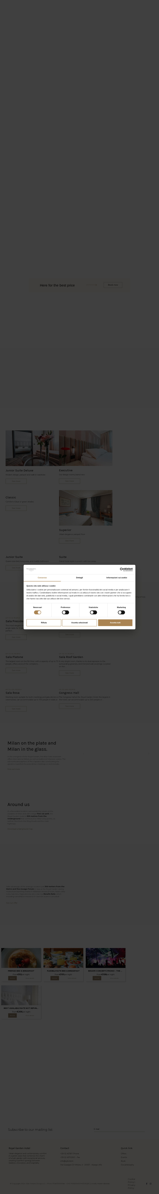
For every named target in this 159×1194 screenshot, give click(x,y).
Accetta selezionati (79, 623)
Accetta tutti (115, 623)
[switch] (65, 612)
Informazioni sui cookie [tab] (116, 578)
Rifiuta (44, 623)
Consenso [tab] (42, 578)
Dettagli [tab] (79, 578)
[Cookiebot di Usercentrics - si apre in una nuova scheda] (122, 569)
